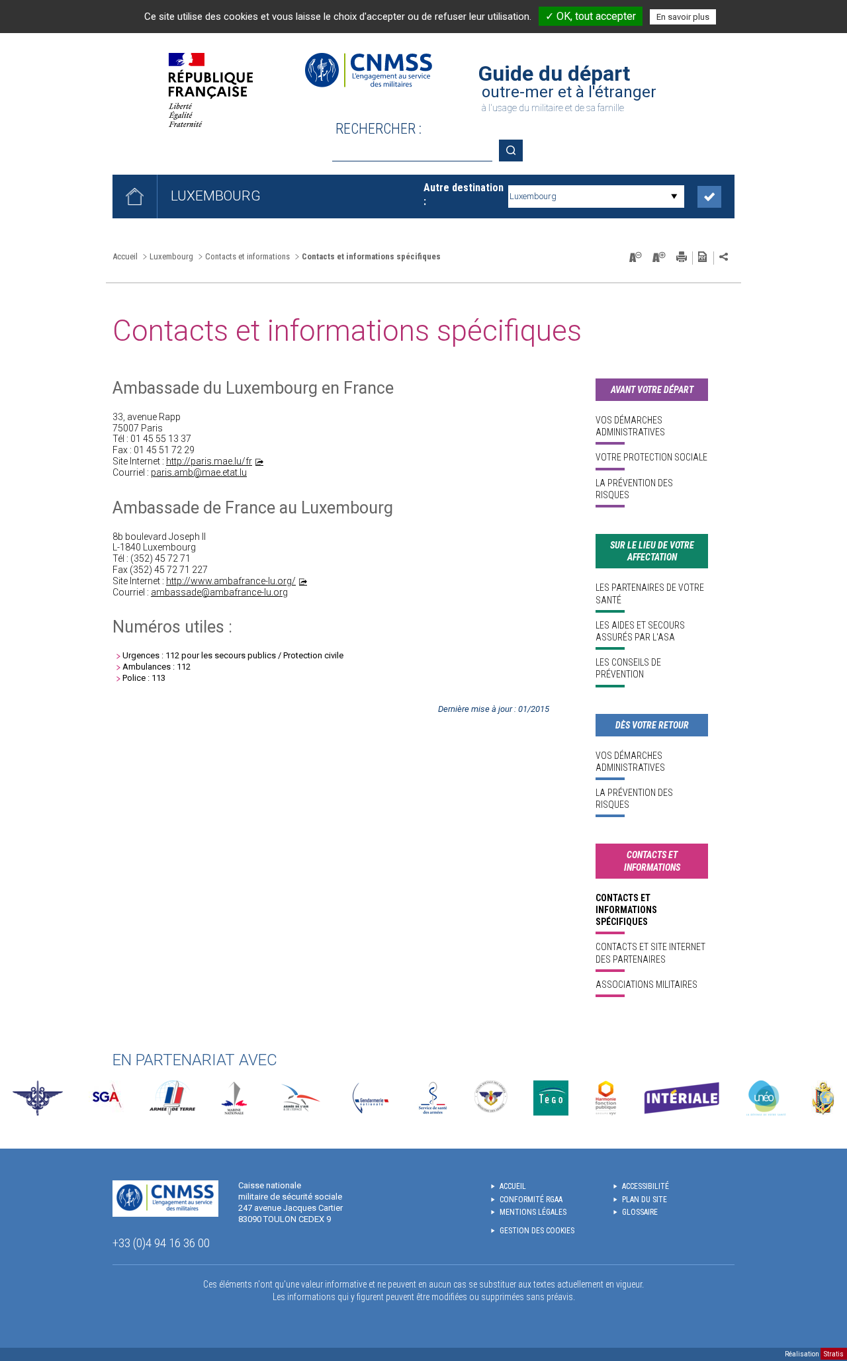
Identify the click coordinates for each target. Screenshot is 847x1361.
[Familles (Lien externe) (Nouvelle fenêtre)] (491, 1098)
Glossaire (640, 1212)
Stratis (834, 1354)
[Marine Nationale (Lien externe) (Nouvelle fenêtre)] (234, 1098)
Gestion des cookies (537, 1230)
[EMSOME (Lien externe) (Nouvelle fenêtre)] (822, 1098)
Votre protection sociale (651, 457)
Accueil (125, 256)
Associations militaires (646, 984)
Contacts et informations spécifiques (626, 910)
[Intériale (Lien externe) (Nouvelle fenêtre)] (682, 1098)
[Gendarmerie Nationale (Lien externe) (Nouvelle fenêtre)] (370, 1098)
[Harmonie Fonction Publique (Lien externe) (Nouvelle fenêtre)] (605, 1098)
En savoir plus (682, 17)
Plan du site (644, 1199)
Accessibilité (645, 1186)
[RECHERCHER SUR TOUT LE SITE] (515, 150)
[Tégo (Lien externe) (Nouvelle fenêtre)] (550, 1098)
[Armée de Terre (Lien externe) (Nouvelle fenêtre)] (172, 1098)
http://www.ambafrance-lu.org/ (231, 581)
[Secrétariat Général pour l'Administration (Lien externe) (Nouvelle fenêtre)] (106, 1098)
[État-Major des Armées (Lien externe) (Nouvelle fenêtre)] (38, 1098)
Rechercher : (378, 128)
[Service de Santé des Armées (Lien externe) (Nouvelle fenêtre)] (433, 1098)
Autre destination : (464, 194)
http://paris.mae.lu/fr (209, 461)
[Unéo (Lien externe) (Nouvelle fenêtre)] (765, 1098)
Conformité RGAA (531, 1199)
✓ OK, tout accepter (590, 16)
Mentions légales (533, 1212)
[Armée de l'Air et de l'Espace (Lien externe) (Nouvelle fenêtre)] (299, 1098)
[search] (412, 150)
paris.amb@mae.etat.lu (199, 472)
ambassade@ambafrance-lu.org (219, 592)
